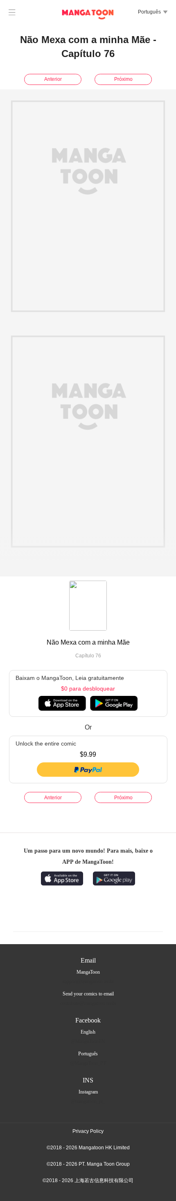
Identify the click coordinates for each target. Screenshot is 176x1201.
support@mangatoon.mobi (88, 981)
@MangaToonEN (88, 1041)
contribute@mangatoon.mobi (88, 1003)
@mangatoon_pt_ (88, 1101)
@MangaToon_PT (88, 1063)
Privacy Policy (88, 1131)
